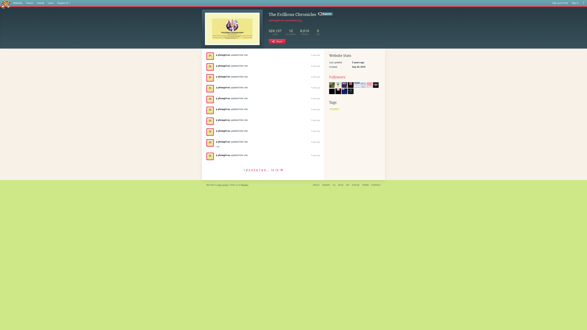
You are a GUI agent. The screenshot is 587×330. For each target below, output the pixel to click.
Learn (51, 2)
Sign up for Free (560, 2)
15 (276, 170)
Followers (337, 77)
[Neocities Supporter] (325, 14)
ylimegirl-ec (224, 55)
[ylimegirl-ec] (210, 56)
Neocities (210, 184)
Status (355, 184)
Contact (376, 184)
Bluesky (244, 184)
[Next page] (281, 170)
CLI (334, 184)
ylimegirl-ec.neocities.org (285, 20)
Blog (340, 184)
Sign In (575, 2)
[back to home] (5, 4)
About (316, 184)
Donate (326, 184)
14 (272, 170)
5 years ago (315, 55)
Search (29, 2)
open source (222, 184)
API (347, 184)
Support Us (63, 2)
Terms (365, 184)
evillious (334, 109)
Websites (17, 2)
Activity (40, 2)
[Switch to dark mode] (583, 3)
